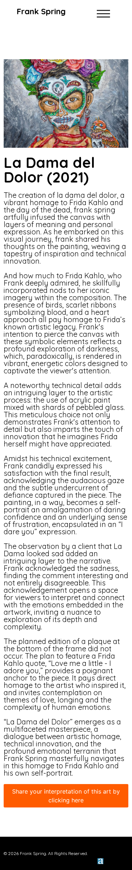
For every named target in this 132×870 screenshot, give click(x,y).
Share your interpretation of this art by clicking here (66, 796)
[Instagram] (122, 846)
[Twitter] (113, 846)
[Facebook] (104, 846)
